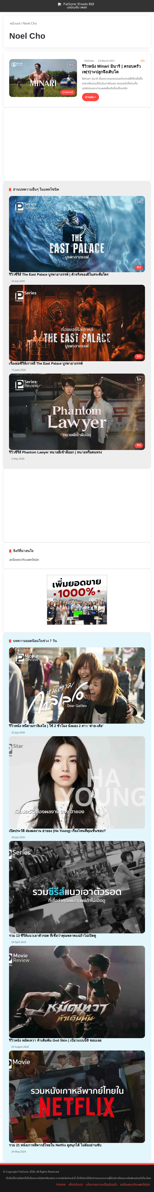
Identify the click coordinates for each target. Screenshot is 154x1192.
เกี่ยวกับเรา (75, 1184)
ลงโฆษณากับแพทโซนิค (24, 560)
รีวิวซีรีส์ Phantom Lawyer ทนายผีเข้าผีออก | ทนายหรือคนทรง (55, 452)
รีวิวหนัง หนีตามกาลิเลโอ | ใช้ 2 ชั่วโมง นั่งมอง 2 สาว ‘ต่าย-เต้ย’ (56, 726)
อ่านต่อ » (90, 97)
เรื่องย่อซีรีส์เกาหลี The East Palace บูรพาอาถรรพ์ (46, 363)
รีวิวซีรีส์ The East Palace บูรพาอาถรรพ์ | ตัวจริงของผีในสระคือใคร (58, 274)
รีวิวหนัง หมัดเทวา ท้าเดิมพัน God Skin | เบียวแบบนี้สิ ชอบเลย (55, 1040)
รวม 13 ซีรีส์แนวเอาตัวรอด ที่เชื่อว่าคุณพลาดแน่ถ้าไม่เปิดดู (52, 936)
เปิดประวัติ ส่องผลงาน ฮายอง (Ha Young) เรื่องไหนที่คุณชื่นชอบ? (57, 831)
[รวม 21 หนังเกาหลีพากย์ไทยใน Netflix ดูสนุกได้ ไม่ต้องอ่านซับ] (77, 1097)
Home (61, 1184)
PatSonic (89, 61)
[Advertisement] (39, 143)
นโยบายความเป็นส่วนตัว (101, 1184)
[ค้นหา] (149, 7)
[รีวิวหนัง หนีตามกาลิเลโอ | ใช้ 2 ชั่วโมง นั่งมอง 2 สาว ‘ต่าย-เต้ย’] (77, 685)
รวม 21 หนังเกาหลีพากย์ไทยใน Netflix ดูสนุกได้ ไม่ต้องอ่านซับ (55, 1145)
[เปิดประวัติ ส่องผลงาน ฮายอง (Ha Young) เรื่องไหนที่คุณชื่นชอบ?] (77, 782)
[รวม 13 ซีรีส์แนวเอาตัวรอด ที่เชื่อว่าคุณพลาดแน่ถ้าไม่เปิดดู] (77, 887)
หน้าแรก (15, 23)
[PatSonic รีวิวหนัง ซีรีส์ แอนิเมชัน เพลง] (77, 6)
